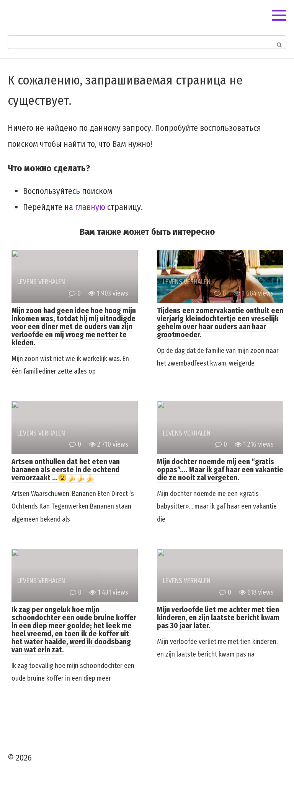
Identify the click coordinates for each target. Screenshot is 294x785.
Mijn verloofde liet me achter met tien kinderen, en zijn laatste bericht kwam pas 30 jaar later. (218, 617)
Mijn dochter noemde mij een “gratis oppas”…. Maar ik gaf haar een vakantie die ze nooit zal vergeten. (220, 469)
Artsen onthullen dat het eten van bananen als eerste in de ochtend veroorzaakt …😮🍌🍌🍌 (65, 469)
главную (90, 207)
